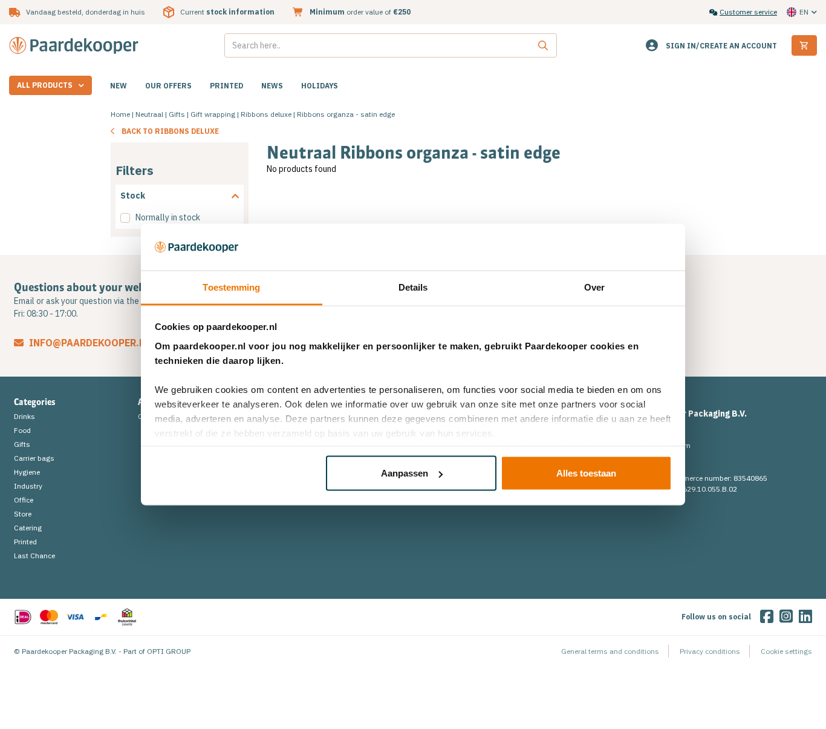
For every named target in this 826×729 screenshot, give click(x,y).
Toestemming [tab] (231, 287)
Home (120, 114)
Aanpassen (404, 473)
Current (227, 11)
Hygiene (27, 472)
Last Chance (34, 555)
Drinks (24, 416)
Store (22, 513)
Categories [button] (35, 402)
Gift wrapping (212, 114)
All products (45, 85)
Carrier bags (34, 458)
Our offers (168, 85)
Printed (226, 85)
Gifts (177, 114)
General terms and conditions (610, 651)
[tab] (179, 196)
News (272, 85)
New (118, 85)
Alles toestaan (586, 473)
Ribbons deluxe (266, 114)
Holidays (319, 85)
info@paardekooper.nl (89, 343)
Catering (28, 527)
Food (22, 430)
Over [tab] (594, 287)
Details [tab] (413, 287)
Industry (28, 485)
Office (23, 499)
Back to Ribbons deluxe (170, 131)
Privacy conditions (710, 651)
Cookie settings (786, 651)
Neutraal (149, 114)
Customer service (748, 11)
